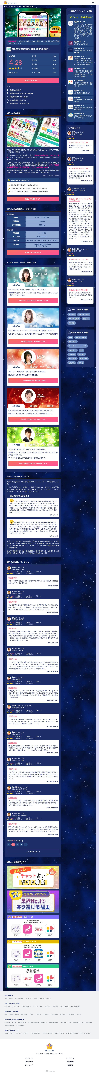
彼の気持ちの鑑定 (33, 1022)
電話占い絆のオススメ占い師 (19, 97)
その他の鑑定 (20, 1025)
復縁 (6, 1014)
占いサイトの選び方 (22, 1033)
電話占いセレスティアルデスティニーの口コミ (80, 200)
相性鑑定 (44, 1022)
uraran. (52, 1071)
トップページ (9, 998)
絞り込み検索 (19, 998)
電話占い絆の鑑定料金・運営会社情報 (21, 93)
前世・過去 (63, 1014)
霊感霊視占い (27, 1006)
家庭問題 (72, 1014)
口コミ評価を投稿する (33, 852)
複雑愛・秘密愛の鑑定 (19, 1022)
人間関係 (38, 1014)
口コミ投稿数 (64, 1006)
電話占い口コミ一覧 (31, 998)
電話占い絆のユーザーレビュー (19, 103)
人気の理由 (16, 285)
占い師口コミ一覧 (45, 998)
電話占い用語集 (47, 1033)
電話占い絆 (12, 578)
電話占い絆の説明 (15, 90)
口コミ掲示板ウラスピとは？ (19, 100)
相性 (31, 1014)
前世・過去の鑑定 (87, 1022)
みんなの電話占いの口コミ (79, 169)
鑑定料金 (47, 1006)
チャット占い (16, 1006)
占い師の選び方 (35, 1033)
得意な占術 (33, 285)
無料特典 (55, 1006)
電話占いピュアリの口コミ (79, 290)
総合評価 (7, 1006)
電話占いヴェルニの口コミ (79, 143)
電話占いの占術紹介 (72, 1033)
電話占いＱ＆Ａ (59, 1033)
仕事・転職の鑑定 (74, 1022)
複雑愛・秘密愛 (14, 1014)
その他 (79, 1014)
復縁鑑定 (7, 1022)
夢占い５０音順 (85, 1033)
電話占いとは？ (9, 1033)
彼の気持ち (24, 1014)
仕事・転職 (54, 1014)
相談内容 (50, 285)
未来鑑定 (46, 1014)
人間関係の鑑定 (53, 1022)
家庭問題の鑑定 (9, 1025)
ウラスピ (55, 515)
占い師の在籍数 (75, 1006)
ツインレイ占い (38, 1006)
